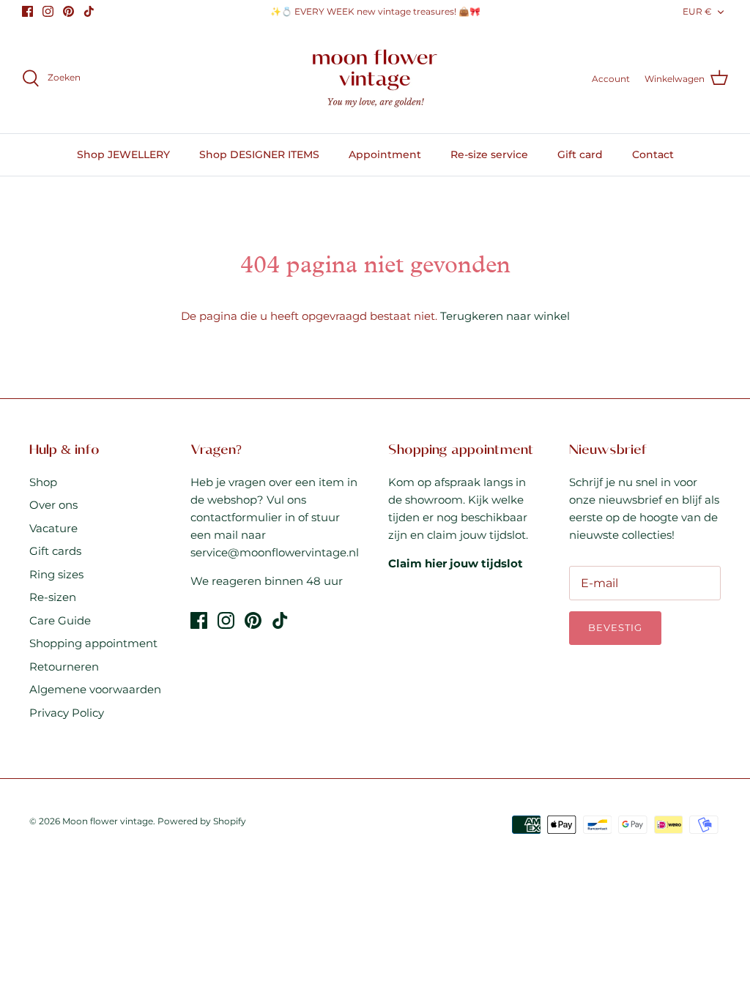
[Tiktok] (88, 11)
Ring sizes (56, 574)
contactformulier (236, 517)
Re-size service (489, 154)
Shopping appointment (93, 643)
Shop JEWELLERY (123, 154)
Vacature (53, 528)
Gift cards (55, 551)
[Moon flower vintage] (375, 79)
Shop (43, 482)
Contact (653, 154)
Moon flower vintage (107, 821)
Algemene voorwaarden (95, 689)
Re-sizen (52, 597)
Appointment (385, 154)
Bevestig (615, 627)
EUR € (697, 11)
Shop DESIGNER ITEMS (259, 154)
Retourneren (64, 666)
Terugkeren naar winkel (505, 316)
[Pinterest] (68, 11)
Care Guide (60, 620)
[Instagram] (47, 11)
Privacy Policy (66, 713)
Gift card (580, 154)
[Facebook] (27, 11)
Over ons (53, 505)
